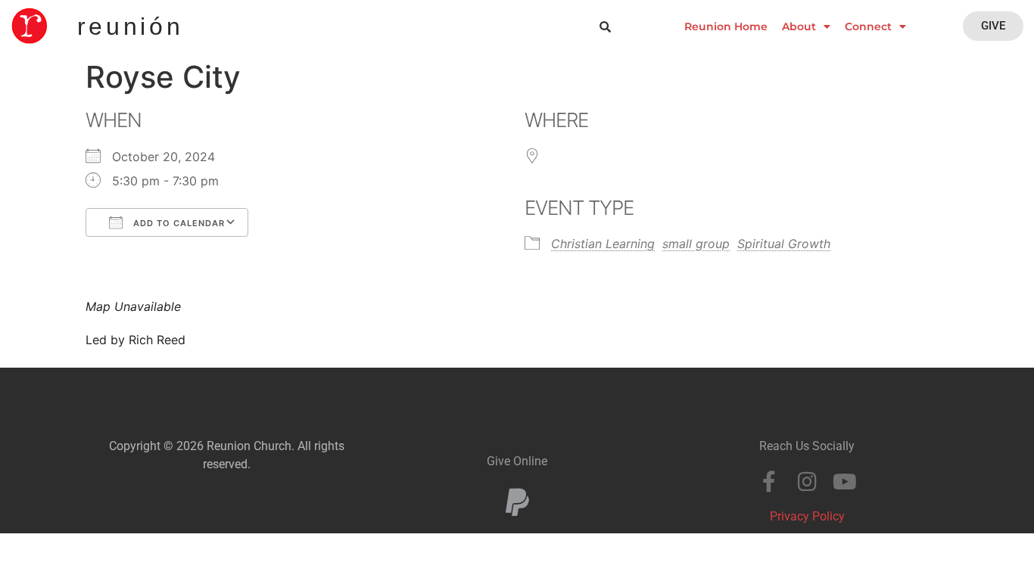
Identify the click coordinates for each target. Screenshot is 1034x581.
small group (696, 243)
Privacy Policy (807, 516)
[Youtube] (844, 481)
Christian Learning (603, 243)
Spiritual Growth (783, 243)
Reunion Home (726, 26)
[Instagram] (807, 481)
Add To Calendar (177, 223)
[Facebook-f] (769, 481)
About (799, 26)
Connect (868, 26)
